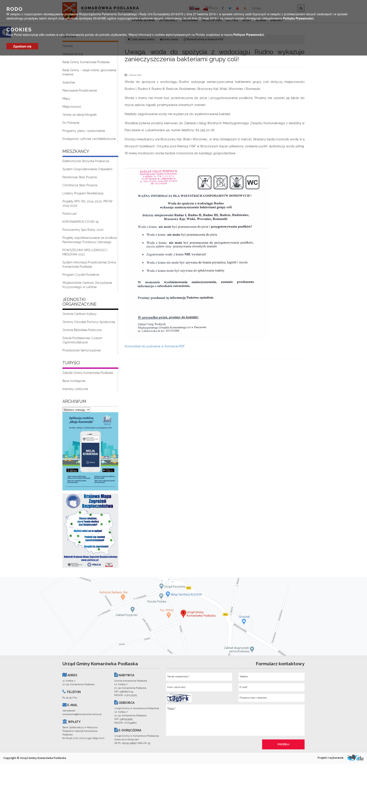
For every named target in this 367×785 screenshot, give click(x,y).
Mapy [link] (66, 98)
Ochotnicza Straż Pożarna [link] (79, 185)
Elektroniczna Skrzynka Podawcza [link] (85, 161)
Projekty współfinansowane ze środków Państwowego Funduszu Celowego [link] (89, 240)
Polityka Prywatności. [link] (298, 18)
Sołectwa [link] (68, 82)
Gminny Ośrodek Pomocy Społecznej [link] (88, 322)
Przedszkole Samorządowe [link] (81, 350)
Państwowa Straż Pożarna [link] (79, 177)
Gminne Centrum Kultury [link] (79, 314)
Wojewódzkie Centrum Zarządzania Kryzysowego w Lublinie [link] (87, 285)
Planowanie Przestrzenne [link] (79, 90)
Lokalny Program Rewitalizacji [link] (82, 193)
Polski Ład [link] (69, 213)
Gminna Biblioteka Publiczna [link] (82, 330)
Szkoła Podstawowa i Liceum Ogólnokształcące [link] (82, 340)
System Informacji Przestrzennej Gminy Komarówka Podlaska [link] (89, 264)
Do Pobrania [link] (70, 122)
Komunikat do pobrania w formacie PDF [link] (155, 346)
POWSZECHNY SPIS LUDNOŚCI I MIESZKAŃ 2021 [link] (84, 252)
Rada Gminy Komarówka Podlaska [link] (86, 62)
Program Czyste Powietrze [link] (80, 274)
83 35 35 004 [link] (69, 697)
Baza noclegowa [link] (73, 381)
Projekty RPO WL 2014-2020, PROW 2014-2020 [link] (87, 203)
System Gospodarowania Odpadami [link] (87, 169)
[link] (90, 452)
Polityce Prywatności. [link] (249, 34)
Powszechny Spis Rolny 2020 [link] (83, 229)
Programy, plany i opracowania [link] (83, 130)
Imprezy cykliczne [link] (75, 389)
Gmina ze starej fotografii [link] (79, 114)
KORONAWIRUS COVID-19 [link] (80, 221)
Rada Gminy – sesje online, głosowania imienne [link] (89, 72)
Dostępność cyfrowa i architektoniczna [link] (89, 139)
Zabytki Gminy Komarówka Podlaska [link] (87, 372)
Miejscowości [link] (71, 106)
